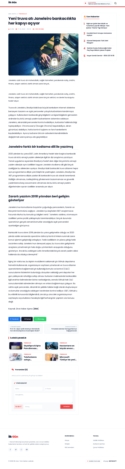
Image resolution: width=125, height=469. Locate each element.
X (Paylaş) (27, 319)
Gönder (66, 406)
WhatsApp (40, 319)
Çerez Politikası (98, 447)
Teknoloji (23, 14)
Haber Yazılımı (94, 461)
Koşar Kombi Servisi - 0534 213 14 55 (100, 56)
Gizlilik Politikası (98, 440)
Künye (67, 440)
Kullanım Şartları (99, 444)
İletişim (67, 444)
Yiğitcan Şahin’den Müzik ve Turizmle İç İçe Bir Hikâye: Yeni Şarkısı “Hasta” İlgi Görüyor (97, 26)
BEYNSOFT (113, 461)
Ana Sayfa (12, 14)
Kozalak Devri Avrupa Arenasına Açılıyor (99, 34)
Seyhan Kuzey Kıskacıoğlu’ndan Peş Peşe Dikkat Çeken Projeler (99, 49)
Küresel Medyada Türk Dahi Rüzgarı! (97, 42)
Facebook (15, 319)
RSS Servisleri (69, 447)
